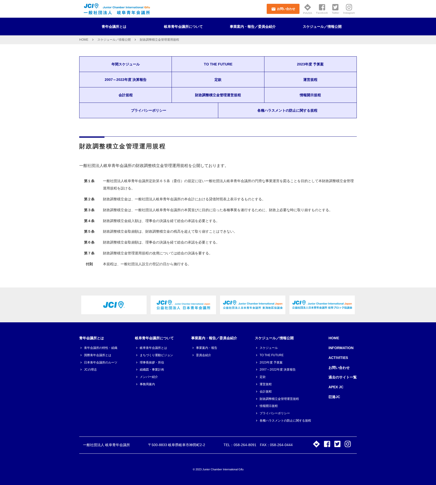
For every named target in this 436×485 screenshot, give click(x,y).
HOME (83, 39)
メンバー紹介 (149, 377)
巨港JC (334, 397)
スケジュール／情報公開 (322, 27)
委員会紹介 (203, 355)
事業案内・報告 (206, 348)
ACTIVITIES (338, 358)
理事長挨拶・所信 (152, 362)
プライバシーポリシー (148, 110)
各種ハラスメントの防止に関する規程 (287, 110)
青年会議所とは (114, 27)
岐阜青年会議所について (183, 27)
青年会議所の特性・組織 (100, 348)
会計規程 (126, 95)
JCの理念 (90, 369)
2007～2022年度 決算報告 (126, 80)
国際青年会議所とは (97, 355)
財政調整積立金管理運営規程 (218, 95)
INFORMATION (341, 348)
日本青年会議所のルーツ (100, 362)
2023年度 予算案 (310, 64)
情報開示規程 (310, 95)
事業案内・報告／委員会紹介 (253, 27)
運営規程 (310, 80)
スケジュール (269, 348)
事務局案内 (147, 384)
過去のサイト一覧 (343, 377)
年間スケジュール (126, 64)
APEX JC (336, 387)
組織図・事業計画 (152, 369)
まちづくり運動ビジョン (156, 355)
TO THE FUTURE (218, 64)
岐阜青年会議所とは (153, 348)
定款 (218, 80)
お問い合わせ (339, 368)
